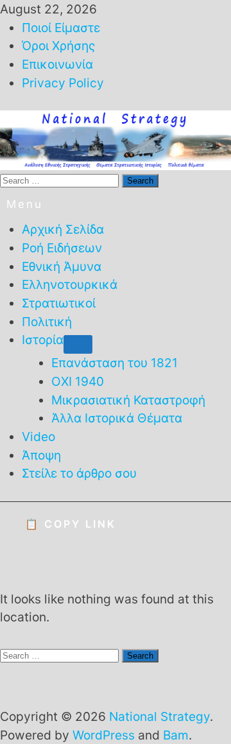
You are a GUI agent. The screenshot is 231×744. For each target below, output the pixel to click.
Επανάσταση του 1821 (114, 362)
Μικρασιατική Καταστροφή (128, 400)
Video (38, 436)
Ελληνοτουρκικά (69, 284)
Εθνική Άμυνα (61, 266)
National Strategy (159, 716)
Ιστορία (43, 339)
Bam (176, 735)
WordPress (104, 735)
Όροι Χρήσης (58, 45)
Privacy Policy (63, 83)
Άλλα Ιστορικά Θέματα (116, 418)
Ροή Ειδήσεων (62, 247)
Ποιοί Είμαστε (61, 27)
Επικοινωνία (57, 64)
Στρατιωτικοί (59, 303)
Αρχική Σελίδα (63, 229)
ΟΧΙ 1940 (77, 381)
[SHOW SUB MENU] (78, 344)
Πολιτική (47, 321)
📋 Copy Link (70, 523)
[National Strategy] (115, 139)
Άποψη (41, 455)
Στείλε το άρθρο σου (79, 473)
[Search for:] (61, 179)
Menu (24, 204)
